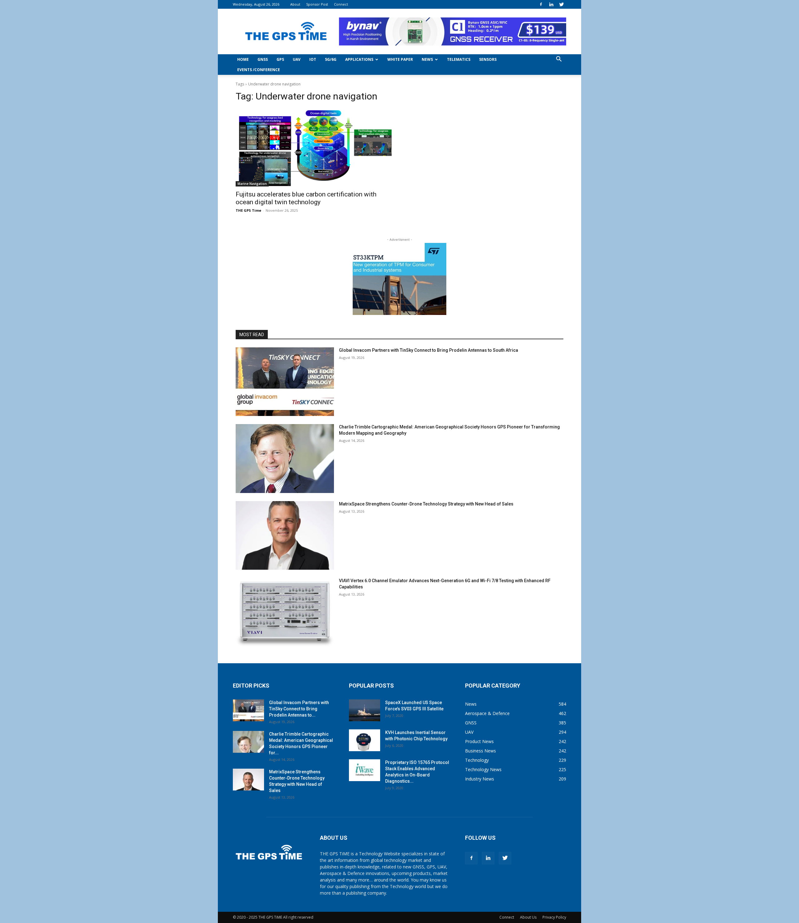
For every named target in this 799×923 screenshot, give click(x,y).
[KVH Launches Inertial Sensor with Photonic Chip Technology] (364, 740)
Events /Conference (258, 69)
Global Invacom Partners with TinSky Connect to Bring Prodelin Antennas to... (299, 709)
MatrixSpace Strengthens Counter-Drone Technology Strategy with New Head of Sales (426, 503)
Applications (359, 59)
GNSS (262, 59)
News (427, 59)
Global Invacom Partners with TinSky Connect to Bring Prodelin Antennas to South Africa (428, 350)
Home (243, 59)
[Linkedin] (551, 4)
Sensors (488, 59)
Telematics (458, 59)
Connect (341, 4)
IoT (312, 59)
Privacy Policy (554, 917)
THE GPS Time (248, 210)
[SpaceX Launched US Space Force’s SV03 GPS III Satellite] (364, 710)
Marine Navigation (252, 183)
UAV (297, 59)
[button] (558, 60)
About (295, 4)
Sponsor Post (317, 4)
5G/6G (330, 59)
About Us (528, 917)
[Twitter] (561, 4)
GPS (280, 59)
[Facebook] (541, 4)
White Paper (400, 59)
